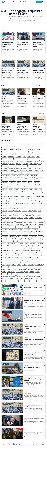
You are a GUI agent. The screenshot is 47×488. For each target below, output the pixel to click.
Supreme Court (12, 252)
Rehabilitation (26, 241)
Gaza (24, 156)
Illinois (7, 217)
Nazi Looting (37, 269)
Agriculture (24, 205)
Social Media (28, 215)
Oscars (31, 189)
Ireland (9, 187)
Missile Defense (5, 229)
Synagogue (4, 184)
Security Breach (38, 217)
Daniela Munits (28, 234)
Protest (35, 168)
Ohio (3, 262)
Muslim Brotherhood (6, 208)
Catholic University (17, 269)
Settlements (5, 259)
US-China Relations (33, 236)
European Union (26, 250)
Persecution (23, 170)
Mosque (34, 191)
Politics (4, 201)
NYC (35, 222)
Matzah (35, 210)
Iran (3, 217)
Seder (32, 238)
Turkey (4, 205)
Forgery (4, 243)
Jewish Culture (37, 273)
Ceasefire (30, 182)
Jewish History (5, 170)
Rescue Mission (33, 203)
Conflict (30, 194)
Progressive (28, 191)
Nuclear (19, 165)
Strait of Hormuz (18, 158)
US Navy (26, 175)
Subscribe (39, 1)
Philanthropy (23, 262)
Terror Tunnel (40, 208)
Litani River (20, 212)
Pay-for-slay (25, 168)
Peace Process (35, 229)
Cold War (19, 273)
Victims (25, 147)
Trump (19, 264)
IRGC (12, 224)
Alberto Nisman (11, 156)
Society (42, 170)
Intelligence (22, 234)
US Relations (11, 168)
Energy (23, 154)
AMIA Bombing (37, 212)
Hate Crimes (25, 259)
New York (13, 205)
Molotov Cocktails (38, 180)
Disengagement (29, 257)
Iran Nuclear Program (28, 212)
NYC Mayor (16, 189)
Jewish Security (5, 165)
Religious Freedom (10, 222)
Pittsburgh (4, 215)
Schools (9, 234)
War (18, 180)
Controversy (5, 173)
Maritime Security (38, 252)
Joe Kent (26, 278)
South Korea (21, 208)
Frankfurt (38, 266)
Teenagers (10, 196)
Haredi (10, 191)
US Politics (40, 236)
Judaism (18, 182)
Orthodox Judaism (10, 262)
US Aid (18, 184)
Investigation (25, 163)
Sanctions (31, 217)
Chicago (29, 245)
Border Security (29, 252)
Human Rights (5, 177)
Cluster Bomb (10, 158)
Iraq (39, 168)
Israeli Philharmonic (28, 198)
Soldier (30, 210)
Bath (17, 257)
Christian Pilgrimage (39, 264)
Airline (19, 173)
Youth (42, 201)
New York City (5, 154)
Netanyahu (20, 194)
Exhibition (33, 208)
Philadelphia (15, 234)
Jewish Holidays (36, 234)
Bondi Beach (15, 187)
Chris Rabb (36, 196)
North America (16, 245)
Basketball (22, 257)
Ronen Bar (16, 215)
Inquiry (37, 278)
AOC (37, 165)
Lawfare (30, 147)
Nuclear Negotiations (23, 255)
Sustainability (38, 276)
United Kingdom (11, 257)
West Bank (27, 208)
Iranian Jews (12, 154)
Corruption (36, 257)
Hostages (4, 187)
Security (42, 161)
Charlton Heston (19, 222)
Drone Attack (20, 198)
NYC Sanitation (28, 187)
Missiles (4, 158)
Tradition (10, 241)
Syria (23, 252)
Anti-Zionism (23, 245)
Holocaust (4, 273)
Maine (34, 205)
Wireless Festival (24, 151)
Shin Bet (22, 191)
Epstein (38, 156)
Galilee (25, 165)
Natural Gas (5, 168)
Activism (25, 276)
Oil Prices (13, 231)
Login (33, 1)
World (10, 273)
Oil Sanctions (33, 281)
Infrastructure (5, 182)
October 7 (22, 196)
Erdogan (4, 269)
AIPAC (30, 151)
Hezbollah (19, 231)
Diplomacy (4, 191)
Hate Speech (14, 208)
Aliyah (40, 210)
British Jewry (12, 149)
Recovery (40, 203)
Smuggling (27, 224)
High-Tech (24, 210)
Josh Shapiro (38, 255)
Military (4, 271)
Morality (10, 210)
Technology (9, 245)
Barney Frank (30, 273)
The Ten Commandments (12, 243)
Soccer (18, 205)
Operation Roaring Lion (15, 151)
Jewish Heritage (40, 205)
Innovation (17, 262)
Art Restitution (11, 147)
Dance (4, 245)
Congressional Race (6, 231)
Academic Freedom (6, 175)
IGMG (25, 222)
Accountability (14, 175)
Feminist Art (28, 201)
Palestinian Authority (19, 224)
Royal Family (26, 203)
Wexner (17, 219)
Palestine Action (41, 224)
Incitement (40, 191)
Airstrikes (4, 156)
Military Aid (4, 241)
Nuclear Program (12, 173)
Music (30, 205)
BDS (40, 163)
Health (23, 177)
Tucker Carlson (13, 198)
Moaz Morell (12, 163)
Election (18, 252)
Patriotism (11, 161)
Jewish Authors (12, 182)
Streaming (9, 212)
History (11, 177)
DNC (35, 177)
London (17, 278)
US (41, 165)
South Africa (21, 201)
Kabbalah (10, 215)
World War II (13, 217)
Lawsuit (18, 227)
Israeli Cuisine (5, 219)
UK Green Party (26, 231)
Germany (11, 266)
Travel (34, 215)
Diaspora (4, 180)
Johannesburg (12, 236)
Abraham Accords (24, 189)
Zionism (17, 154)
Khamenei (22, 281)
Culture (19, 236)
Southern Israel (30, 149)
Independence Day (29, 161)
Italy (3, 281)
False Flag (4, 257)
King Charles (5, 189)
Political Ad (4, 147)
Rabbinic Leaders (39, 238)
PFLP (28, 238)
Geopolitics (14, 201)
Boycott (8, 201)
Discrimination (32, 243)
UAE (24, 273)
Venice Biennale (18, 266)
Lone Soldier (13, 276)
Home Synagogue (12, 259)
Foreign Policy (18, 149)
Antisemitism (5, 163)
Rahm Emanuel (11, 227)
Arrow (36, 189)
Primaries (39, 215)
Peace (4, 212)
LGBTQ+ (8, 264)
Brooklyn (4, 203)
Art (10, 194)
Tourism (37, 227)
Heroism (4, 238)
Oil (41, 278)
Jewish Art (22, 219)
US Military (36, 194)
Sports (18, 238)
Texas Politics (18, 156)
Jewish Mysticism (5, 151)
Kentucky (19, 259)
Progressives (38, 149)
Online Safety (29, 154)
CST (37, 201)
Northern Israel (24, 227)
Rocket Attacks (37, 241)
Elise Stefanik (5, 149)
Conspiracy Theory (34, 175)
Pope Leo (11, 219)
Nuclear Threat (18, 250)
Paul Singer (21, 175)
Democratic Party (11, 238)
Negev (33, 201)
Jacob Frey (38, 250)
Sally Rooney (31, 264)
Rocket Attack (24, 184)
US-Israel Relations (39, 231)
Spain (42, 194)
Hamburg (13, 264)
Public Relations (11, 184)
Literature (36, 170)
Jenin (40, 262)
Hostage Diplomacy (11, 271)
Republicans (31, 276)
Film (35, 184)
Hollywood (30, 184)
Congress (31, 180)
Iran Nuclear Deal (20, 271)
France (26, 217)
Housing (4, 278)
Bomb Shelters (5, 266)
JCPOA (30, 168)
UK (27, 219)
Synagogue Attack (14, 229)
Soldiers (39, 245)
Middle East (11, 250)
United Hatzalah (17, 210)
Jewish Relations (5, 276)
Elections (9, 269)
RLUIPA (14, 212)
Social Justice (40, 259)
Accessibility (20, 217)
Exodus (26, 243)
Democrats (36, 151)
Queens (24, 158)
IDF (31, 241)
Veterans (28, 173)
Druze (27, 271)
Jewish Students (29, 196)
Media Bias (16, 281)
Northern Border (39, 248)
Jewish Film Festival (31, 156)
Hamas (32, 231)
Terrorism (22, 215)
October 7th (19, 276)
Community (21, 243)
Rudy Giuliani (31, 255)
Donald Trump (34, 224)
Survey (4, 255)
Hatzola (37, 271)
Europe (27, 281)
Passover (30, 222)
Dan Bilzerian (9, 281)
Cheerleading (30, 269)
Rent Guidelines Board (19, 161)
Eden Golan (37, 161)
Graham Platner (5, 198)
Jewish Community (33, 163)
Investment (12, 170)
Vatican (14, 273)
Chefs (23, 173)
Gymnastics (33, 266)
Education (22, 187)
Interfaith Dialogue (11, 180)
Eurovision (34, 173)
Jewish (32, 250)
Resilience (32, 271)
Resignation (19, 203)
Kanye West (4, 250)
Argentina (24, 264)
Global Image (36, 154)
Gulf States (4, 248)
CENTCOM (37, 158)
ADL (39, 184)
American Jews (17, 177)
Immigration (16, 196)
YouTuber (39, 177)
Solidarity (22, 238)
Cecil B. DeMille (36, 147)
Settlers (42, 196)
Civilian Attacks (5, 236)
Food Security (30, 158)
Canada (17, 170)
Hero (8, 205)
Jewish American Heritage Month (14, 248)
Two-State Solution (6, 224)
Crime (20, 241)
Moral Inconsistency (11, 203)
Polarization (5, 210)
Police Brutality (41, 222)
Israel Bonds (5, 252)
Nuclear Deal (16, 191)
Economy (24, 182)
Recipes (4, 234)
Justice (34, 245)
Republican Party (31, 165)
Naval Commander (41, 198)
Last (43, 444)
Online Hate (9, 255)
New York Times (27, 229)
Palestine (24, 269)
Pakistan (20, 229)
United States (5, 194)
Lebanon (4, 196)
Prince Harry (18, 163)
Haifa (22, 278)
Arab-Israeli (30, 170)
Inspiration (31, 227)
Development (36, 182)
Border (40, 189)
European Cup (18, 147)
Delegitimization (13, 165)
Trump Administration (26, 248)
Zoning (4, 222)
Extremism (38, 219)
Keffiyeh (14, 194)
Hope (26, 194)
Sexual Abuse (36, 187)
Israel (15, 241)
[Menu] (43, 1)
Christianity (32, 219)
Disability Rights (33, 259)
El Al (24, 149)
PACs (3, 264)
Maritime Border (41, 243)
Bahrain (31, 278)
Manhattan (4, 227)
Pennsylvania (5, 161)
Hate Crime (18, 168)
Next (37, 444)
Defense (15, 255)
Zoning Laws (29, 177)
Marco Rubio (26, 266)
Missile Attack (25, 236)
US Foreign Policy (24, 180)
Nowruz (10, 189)
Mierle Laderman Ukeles (32, 262)
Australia (42, 154)
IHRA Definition (10, 278)
